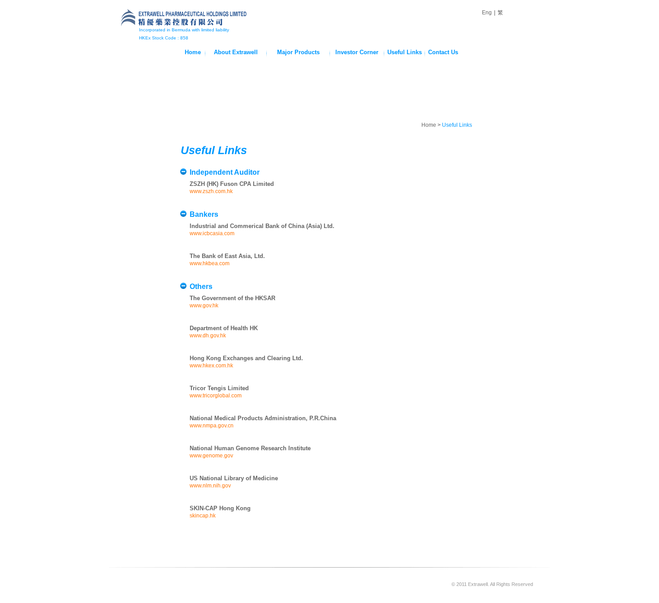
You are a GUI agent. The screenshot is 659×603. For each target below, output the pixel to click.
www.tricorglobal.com (216, 395)
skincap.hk (203, 516)
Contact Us (443, 52)
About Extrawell (236, 52)
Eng (487, 12)
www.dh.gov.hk (208, 335)
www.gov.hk (204, 305)
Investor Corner (356, 52)
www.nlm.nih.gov (210, 485)
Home (193, 52)
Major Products (298, 52)
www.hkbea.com (210, 263)
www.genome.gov (211, 455)
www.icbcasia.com (212, 233)
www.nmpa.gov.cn (212, 425)
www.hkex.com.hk (211, 365)
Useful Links (404, 52)
